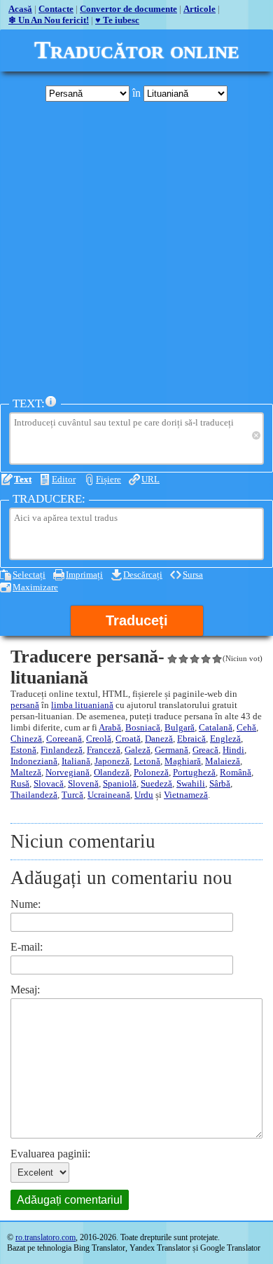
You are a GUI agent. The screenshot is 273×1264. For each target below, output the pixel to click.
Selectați (29, 574)
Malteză (25, 772)
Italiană (76, 761)
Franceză (103, 750)
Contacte (56, 9)
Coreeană (64, 738)
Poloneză (151, 772)
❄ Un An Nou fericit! (48, 20)
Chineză (26, 738)
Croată (128, 738)
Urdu (143, 794)
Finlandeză (62, 750)
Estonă (23, 750)
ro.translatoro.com (45, 1237)
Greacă (205, 750)
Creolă (98, 738)
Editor (64, 479)
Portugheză (194, 772)
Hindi (233, 750)
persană (24, 705)
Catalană (215, 727)
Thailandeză (33, 794)
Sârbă (219, 783)
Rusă (19, 783)
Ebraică (191, 738)
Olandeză (112, 772)
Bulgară (179, 727)
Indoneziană (33, 761)
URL (150, 479)
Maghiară (182, 761)
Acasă (20, 9)
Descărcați (142, 574)
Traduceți (137, 620)
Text (22, 479)
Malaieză (222, 761)
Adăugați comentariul (69, 1200)
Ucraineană (109, 794)
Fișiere (108, 479)
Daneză (159, 738)
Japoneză (112, 761)
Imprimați (84, 574)
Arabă (110, 727)
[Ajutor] (51, 401)
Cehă (246, 727)
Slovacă (49, 783)
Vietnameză (186, 794)
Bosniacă (142, 727)
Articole (199, 9)
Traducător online (136, 50)
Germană (171, 750)
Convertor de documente (128, 9)
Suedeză (156, 783)
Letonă (147, 761)
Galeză (137, 750)
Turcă (72, 794)
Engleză (225, 738)
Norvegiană (68, 772)
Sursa (193, 574)
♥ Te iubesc (117, 20)
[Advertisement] (136, 249)
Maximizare (35, 587)
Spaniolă (119, 783)
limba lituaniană (82, 705)
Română (235, 772)
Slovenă (83, 783)
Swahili (190, 783)
